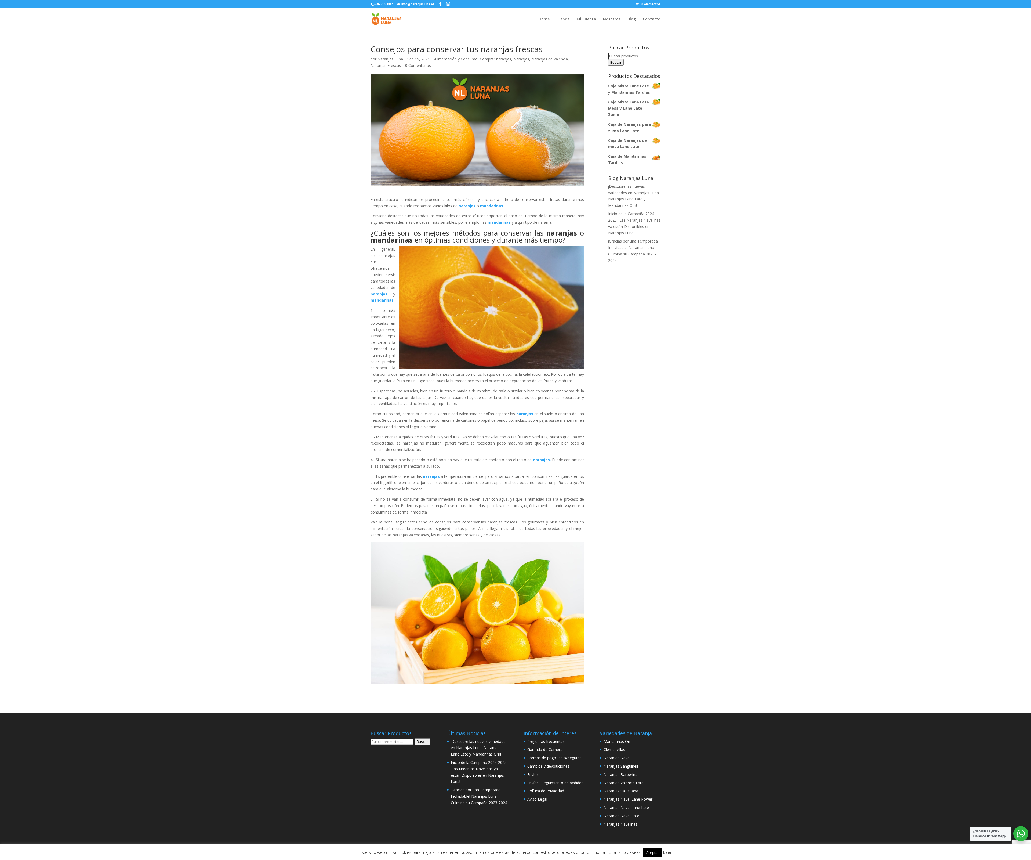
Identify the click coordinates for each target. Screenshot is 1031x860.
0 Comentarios (418, 65)
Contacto (651, 19)
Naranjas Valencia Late (624, 782)
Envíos (533, 774)
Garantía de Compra (544, 749)
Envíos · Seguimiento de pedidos (555, 782)
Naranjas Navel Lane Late (626, 807)
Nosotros (611, 19)
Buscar (616, 62)
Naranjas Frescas (386, 65)
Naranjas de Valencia (549, 59)
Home (544, 19)
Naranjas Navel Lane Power (628, 799)
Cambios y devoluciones (548, 766)
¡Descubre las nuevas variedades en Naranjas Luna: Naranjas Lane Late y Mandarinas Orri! (479, 748)
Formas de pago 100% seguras (554, 757)
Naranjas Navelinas (620, 824)
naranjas (379, 294)
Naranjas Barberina (620, 774)
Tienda (563, 19)
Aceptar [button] (652, 852)
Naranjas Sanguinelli (621, 766)
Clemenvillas (614, 749)
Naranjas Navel (617, 757)
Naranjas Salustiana (621, 790)
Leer (667, 852)
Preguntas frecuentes (546, 741)
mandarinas (392, 240)
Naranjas (521, 59)
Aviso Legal (537, 799)
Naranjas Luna (390, 59)
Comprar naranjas (495, 59)
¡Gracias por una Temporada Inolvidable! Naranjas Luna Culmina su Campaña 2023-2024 (479, 796)
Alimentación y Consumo (456, 59)
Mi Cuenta (586, 19)
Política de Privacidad (545, 790)
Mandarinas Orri (617, 741)
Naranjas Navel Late (621, 815)
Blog (631, 19)
